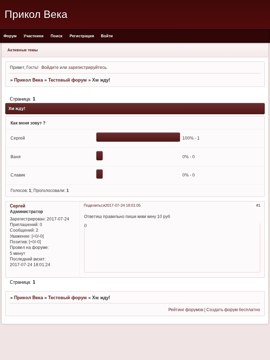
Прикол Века (28, 80)
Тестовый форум (67, 80)
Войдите (50, 67)
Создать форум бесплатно (233, 309)
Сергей (17, 205)
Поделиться (94, 205)
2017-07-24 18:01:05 (123, 205)
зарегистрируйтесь (87, 67)
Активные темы (22, 50)
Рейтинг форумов (185, 309)
